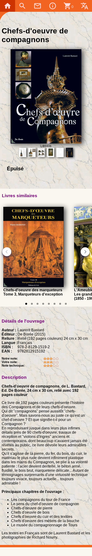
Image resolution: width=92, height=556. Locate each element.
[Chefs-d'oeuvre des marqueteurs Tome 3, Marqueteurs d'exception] (33, 286)
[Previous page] (6, 251)
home (8, 6)
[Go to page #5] (49, 304)
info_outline (53, 6)
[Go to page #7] (60, 304)
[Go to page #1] (26, 304)
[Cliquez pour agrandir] (46, 142)
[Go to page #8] (66, 304)
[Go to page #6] (54, 304)
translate (84, 6)
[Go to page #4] (43, 304)
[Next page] (85, 251)
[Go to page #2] (32, 304)
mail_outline (37, 6)
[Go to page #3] (37, 304)
